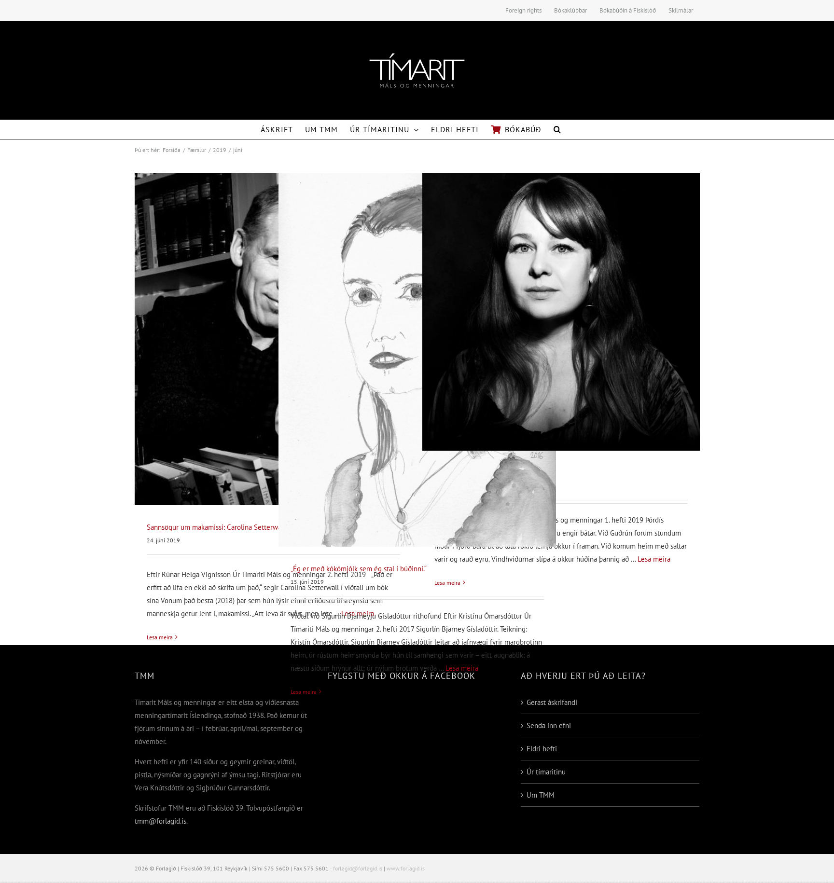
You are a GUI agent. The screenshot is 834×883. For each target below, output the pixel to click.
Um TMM (541, 795)
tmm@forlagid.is (160, 821)
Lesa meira (160, 637)
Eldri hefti (542, 748)
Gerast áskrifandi (552, 702)
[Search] (557, 129)
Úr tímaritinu (546, 771)
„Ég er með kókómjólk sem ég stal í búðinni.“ (359, 568)
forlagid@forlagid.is (357, 868)
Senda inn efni (549, 725)
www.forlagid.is (406, 868)
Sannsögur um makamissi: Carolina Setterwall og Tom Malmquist (245, 527)
